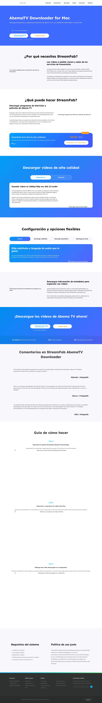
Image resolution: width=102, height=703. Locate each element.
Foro (26, 687)
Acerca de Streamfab (14, 681)
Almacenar (82, 3)
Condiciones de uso (45, 685)
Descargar (67, 3)
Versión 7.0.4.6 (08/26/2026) (16, 39)
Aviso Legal (43, 681)
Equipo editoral (13, 683)
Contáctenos (28, 681)
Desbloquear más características (76, 142)
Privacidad (43, 687)
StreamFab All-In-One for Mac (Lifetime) (29, 137)
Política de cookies (60, 681)
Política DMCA (44, 683)
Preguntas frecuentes (30, 685)
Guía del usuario (29, 683)
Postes (74, 3)
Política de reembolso (61, 685)
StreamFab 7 (57, 3)
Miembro (90, 3)
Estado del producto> (29, 39)
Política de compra (60, 683)
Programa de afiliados (14, 685)
